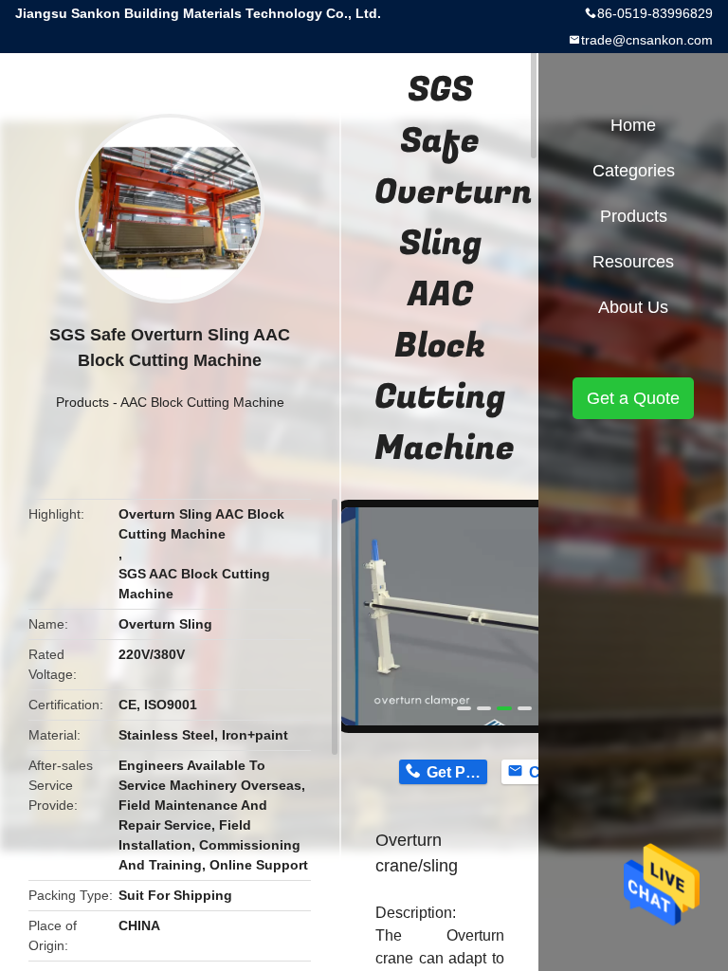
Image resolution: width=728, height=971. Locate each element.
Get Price (456, 772)
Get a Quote (633, 398)
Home (633, 125)
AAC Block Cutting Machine (202, 402)
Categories (633, 170)
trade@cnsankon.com (647, 39)
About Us (633, 307)
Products (82, 402)
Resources (633, 261)
